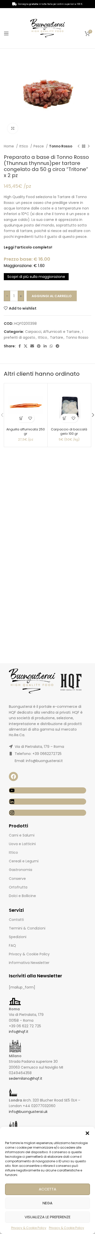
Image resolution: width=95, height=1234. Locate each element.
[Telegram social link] (57, 346)
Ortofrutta (18, 887)
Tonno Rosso (60, 146)
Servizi (16, 910)
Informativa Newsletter (29, 962)
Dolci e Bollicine (22, 895)
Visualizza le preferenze (47, 1217)
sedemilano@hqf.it (25, 1078)
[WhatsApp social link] (51, 346)
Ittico (24, 146)
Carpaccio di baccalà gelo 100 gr (69, 431)
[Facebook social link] (19, 346)
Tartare (56, 337)
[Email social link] (32, 346)
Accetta (47, 1189)
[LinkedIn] (47, 802)
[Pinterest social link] (38, 346)
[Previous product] (78, 146)
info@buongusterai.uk (28, 1111)
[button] (87, 1133)
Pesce (39, 146)
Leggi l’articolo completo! (28, 247)
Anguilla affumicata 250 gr (25, 431)
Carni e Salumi (21, 835)
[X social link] (25, 346)
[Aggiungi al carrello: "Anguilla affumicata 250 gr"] (21, 418)
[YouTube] (47, 790)
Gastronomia (20, 869)
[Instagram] (47, 813)
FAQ (12, 945)
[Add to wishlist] (30, 418)
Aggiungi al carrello (52, 296)
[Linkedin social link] (45, 346)
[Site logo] (47, 27)
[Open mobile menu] (6, 33)
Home (9, 146)
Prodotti (18, 826)
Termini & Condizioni (27, 928)
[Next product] (88, 146)
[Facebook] (13, 776)
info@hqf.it (18, 1031)
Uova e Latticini (22, 843)
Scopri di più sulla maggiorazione (36, 276)
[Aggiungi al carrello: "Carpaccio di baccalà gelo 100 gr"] (64, 418)
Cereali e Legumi (24, 861)
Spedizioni (17, 936)
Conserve (17, 878)
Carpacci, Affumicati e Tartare (52, 331)
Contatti (16, 919)
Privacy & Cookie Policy (28, 1228)
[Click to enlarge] (13, 128)
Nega (47, 1203)
